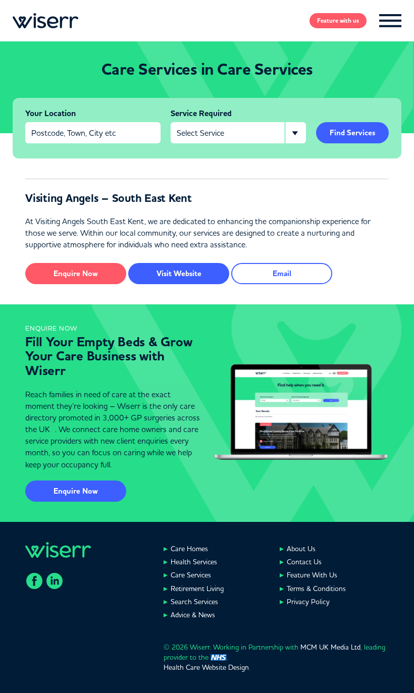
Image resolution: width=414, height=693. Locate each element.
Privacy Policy (308, 601)
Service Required (201, 113)
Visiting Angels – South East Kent (108, 198)
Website (179, 274)
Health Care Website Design (206, 667)
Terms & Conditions (316, 588)
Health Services (194, 561)
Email (282, 274)
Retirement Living (197, 588)
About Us (301, 548)
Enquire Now (76, 491)
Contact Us (304, 561)
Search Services (194, 601)
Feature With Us (312, 574)
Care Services (191, 574)
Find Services (352, 133)
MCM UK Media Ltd (330, 647)
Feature (338, 21)
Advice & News (193, 614)
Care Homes (189, 548)
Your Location (50, 113)
